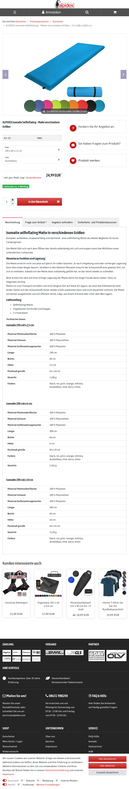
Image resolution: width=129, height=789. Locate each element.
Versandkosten (33, 177)
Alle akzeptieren (107, 759)
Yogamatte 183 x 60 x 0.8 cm (48, 604)
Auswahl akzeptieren (107, 772)
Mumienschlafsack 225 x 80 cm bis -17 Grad (80, 606)
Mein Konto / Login (13, 741)
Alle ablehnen (107, 765)
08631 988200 (58, 696)
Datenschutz (95, 746)
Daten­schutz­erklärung (57, 770)
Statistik (30, 780)
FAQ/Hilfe (94, 736)
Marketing (47, 780)
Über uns (50, 736)
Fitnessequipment (39, 21)
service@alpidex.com (14, 715)
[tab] (97, 126)
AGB (91, 751)
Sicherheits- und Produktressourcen (97, 222)
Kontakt (93, 741)
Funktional (28, 784)
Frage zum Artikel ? (36, 222)
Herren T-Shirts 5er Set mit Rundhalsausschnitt (112, 606)
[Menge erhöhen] (13, 200)
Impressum (51, 746)
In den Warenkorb (38, 201)
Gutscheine (8, 736)
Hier (91, 703)
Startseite (21, 21)
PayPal (11, 784)
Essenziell (13, 780)
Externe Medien (69, 780)
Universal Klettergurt (16, 602)
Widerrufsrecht (10, 751)
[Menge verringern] (13, 204)
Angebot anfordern (62, 222)
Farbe (7, 157)
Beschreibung (12, 222)
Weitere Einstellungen (48, 784)
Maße (7, 147)
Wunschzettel (10, 746)
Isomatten (57, 21)
